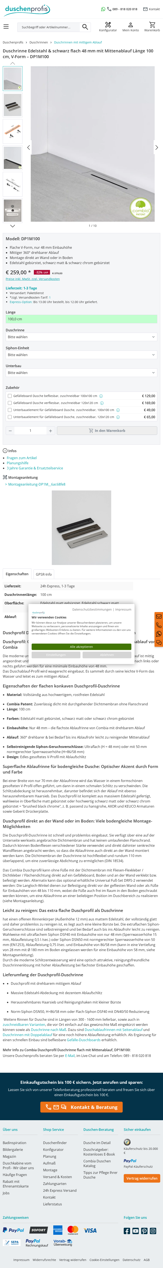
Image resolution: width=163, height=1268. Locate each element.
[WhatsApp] (159, 634)
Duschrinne (15, 330)
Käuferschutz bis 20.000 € (141, 1151)
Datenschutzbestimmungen (92, 609)
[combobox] (48, 27)
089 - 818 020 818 (124, 9)
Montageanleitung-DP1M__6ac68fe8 (36, 484)
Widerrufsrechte (44, 1260)
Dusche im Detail (97, 1142)
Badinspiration (14, 1142)
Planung (49, 1156)
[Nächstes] (157, 147)
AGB (147, 1260)
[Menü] (7, 25)
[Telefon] (159, 625)
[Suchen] (85, 27)
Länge (10, 312)
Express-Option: (21, 302)
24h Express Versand (60, 1190)
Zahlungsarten (54, 1183)
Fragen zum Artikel (22, 458)
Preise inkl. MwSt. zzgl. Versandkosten (33, 279)
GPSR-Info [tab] (44, 574)
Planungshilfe (17, 463)
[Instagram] (153, 1230)
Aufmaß (49, 1163)
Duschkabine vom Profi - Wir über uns (18, 1165)
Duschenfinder (55, 1142)
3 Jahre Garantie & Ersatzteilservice (35, 468)
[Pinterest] (144, 1230)
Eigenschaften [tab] (17, 574)
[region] (81, 147)
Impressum (21, 1260)
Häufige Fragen (15, 1174)
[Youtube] (135, 1230)
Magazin (9, 1156)
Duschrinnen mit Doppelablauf (27, 1034)
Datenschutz (132, 1260)
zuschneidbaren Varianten (24, 1024)
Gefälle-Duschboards (84, 1040)
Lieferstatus (52, 1204)
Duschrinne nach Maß (48, 1029)
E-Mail (70, 1055)
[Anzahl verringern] (10, 430)
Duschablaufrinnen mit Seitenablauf (113, 1029)
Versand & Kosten (57, 1177)
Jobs (6, 1193)
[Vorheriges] (28, 147)
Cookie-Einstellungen (104, 1260)
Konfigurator (53, 1149)
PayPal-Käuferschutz (138, 1166)
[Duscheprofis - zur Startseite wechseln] (41, 8)
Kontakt (154, 9)
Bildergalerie (13, 1149)
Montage (50, 1170)
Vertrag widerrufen (141, 1178)
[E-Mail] (159, 616)
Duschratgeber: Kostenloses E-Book (99, 1152)
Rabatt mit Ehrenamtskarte (16, 1184)
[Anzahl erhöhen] (50, 430)
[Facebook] (127, 1230)
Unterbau (13, 366)
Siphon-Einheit (17, 348)
